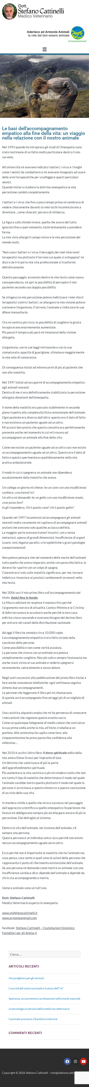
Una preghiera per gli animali (26, 978)
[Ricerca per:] (45, 954)
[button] (44, 49)
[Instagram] (75, 1061)
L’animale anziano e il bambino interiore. (33, 1019)
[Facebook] (67, 1061)
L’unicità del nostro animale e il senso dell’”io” (36, 988)
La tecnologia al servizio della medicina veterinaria (39, 1008)
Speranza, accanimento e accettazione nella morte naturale (44, 998)
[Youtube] (83, 1061)
